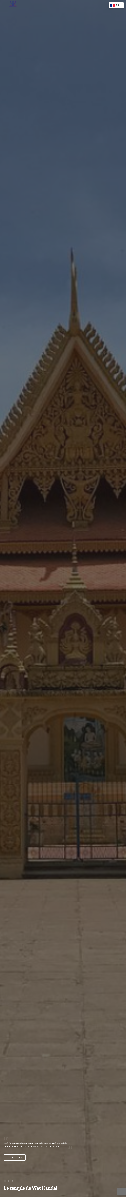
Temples (8, 1181)
